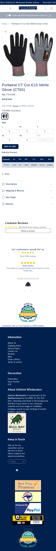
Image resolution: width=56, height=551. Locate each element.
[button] (10, 8)
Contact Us (13, 351)
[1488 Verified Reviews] (28, 323)
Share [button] (7, 174)
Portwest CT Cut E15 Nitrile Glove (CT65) (30, 24)
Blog (10, 356)
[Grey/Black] (5, 116)
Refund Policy (14, 348)
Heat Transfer (14, 382)
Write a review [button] (28, 230)
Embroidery (13, 379)
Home (4, 24)
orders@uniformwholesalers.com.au (29, 15)
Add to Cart (10, 147)
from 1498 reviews (28, 256)
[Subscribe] (23, 461)
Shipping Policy (14, 346)
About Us (12, 343)
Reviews (11, 354)
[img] (28, 252)
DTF (10, 384)
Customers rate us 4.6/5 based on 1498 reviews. (23, 326)
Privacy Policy (14, 359)
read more (20, 412)
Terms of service (15, 362)
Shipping (15, 106)
